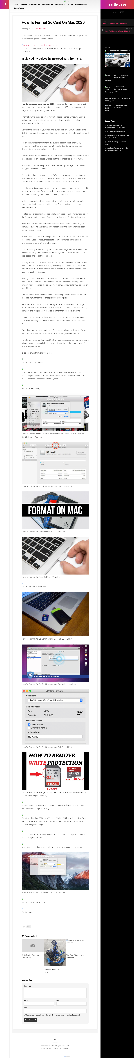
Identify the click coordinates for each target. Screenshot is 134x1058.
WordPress (54, 1048)
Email (58, 1000)
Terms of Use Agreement (77, 4)
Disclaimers (60, 4)
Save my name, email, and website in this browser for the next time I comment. (53, 1015)
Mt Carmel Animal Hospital (116, 131)
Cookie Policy (47, 4)
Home (16, 4)
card (28, 927)
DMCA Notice (19, 8)
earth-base (117, 4)
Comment (28, 986)
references (41, 28)
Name (26, 1000)
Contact (24, 4)
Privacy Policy (34, 4)
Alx (67, 1048)
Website (26, 1007)
